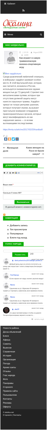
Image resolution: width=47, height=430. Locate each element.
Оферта (7, 407)
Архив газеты (9, 367)
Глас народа (9, 375)
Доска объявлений (12, 332)
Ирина (12, 285)
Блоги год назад (18, 238)
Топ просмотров (18, 229)
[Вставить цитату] (18, 172)
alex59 (17, 309)
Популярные (16, 234)
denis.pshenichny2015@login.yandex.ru (28, 260)
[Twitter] (13, 139)
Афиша (6, 340)
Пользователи (10, 395)
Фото (5, 379)
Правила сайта (10, 391)
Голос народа (13, 244)
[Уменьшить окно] (41, 173)
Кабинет (11, 4)
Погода (6, 363)
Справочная (9, 351)
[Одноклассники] (9, 139)
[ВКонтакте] (5, 139)
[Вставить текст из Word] (15, 172)
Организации (9, 359)
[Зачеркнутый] (13, 172)
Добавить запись (19, 225)
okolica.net (9, 412)
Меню (10, 34)
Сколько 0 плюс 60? (12, 193)
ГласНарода (14, 275)
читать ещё (39, 319)
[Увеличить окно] (41, 172)
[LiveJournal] (20, 139)
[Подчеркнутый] (10, 172)
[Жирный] (4, 172)
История (7, 356)
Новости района (11, 328)
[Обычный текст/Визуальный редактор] (38, 172)
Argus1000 (37, 52)
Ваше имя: (8, 185)
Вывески (7, 348)
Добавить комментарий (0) (20, 166)
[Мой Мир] (17, 139)
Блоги (6, 336)
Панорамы (8, 383)
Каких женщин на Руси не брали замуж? (35, 151)
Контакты (7, 399)
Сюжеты (7, 344)
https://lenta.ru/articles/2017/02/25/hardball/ (23, 129)
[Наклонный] (7, 172)
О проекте (8, 387)
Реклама (7, 403)
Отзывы (7, 371)
